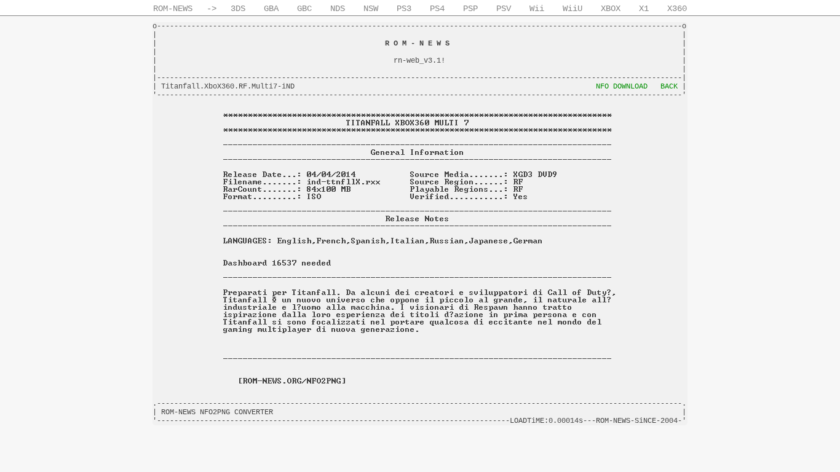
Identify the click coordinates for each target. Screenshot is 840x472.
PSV (503, 9)
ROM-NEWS (172, 9)
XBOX (610, 9)
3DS (238, 9)
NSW (370, 9)
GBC (304, 9)
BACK (669, 86)
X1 (644, 9)
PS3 (404, 9)
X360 (677, 9)
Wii (536, 9)
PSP (470, 9)
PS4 (437, 9)
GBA (271, 9)
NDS (337, 9)
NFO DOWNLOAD (622, 86)
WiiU (572, 9)
